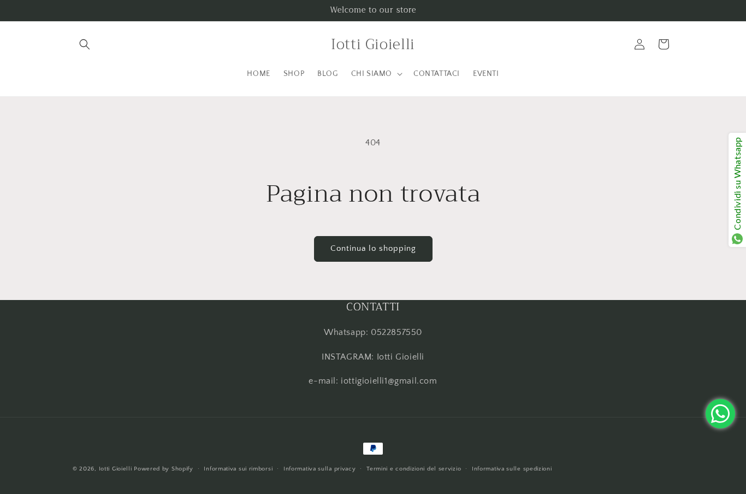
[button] (85, 44)
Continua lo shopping (373, 248)
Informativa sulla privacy (319, 468)
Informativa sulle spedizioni (512, 468)
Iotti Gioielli (115, 469)
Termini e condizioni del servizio (413, 468)
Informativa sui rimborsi (238, 468)
